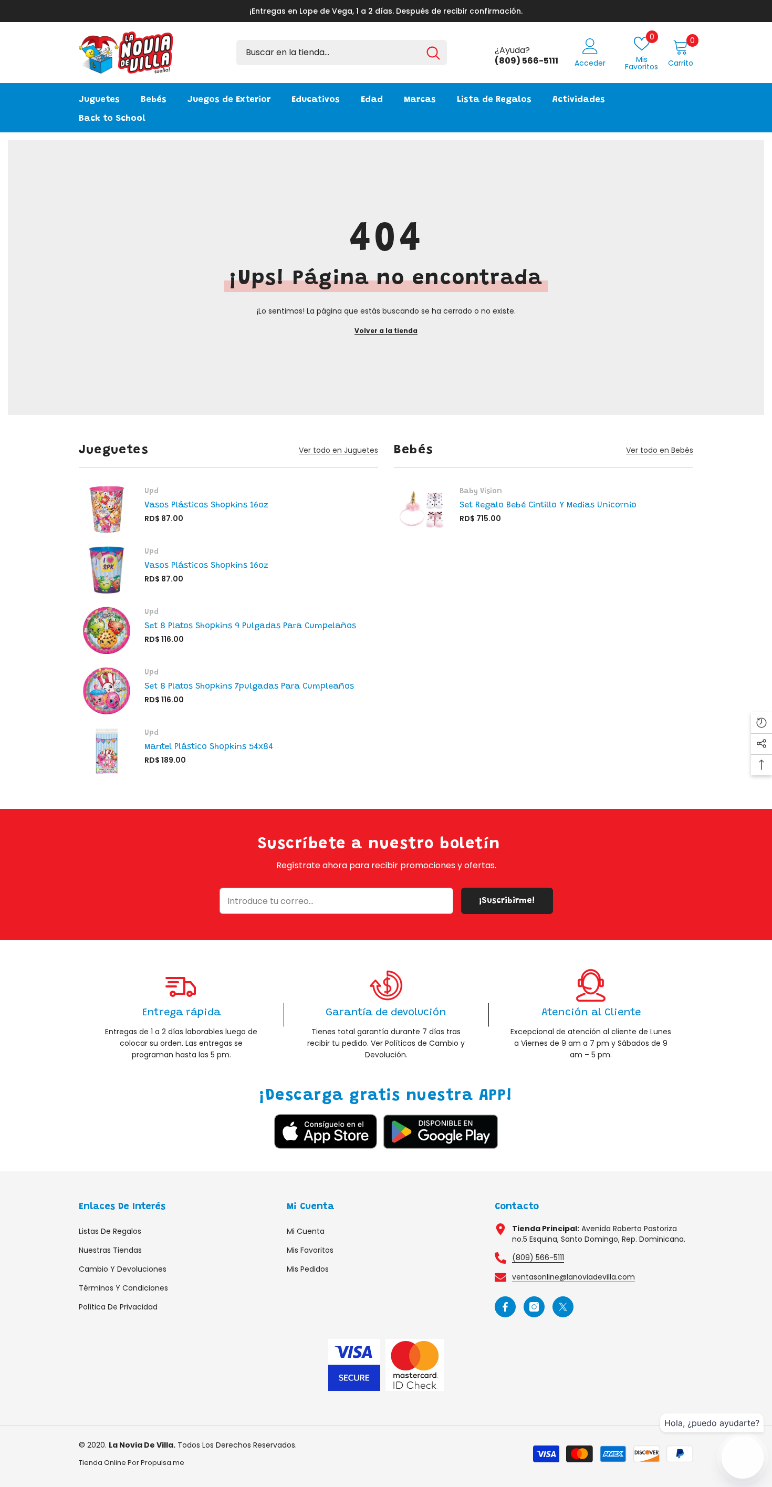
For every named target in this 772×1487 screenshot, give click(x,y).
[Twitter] (562, 1306)
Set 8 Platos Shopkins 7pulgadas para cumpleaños (249, 686)
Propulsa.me (162, 1463)
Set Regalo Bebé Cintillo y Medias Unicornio (548, 505)
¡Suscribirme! (507, 901)
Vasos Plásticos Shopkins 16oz (206, 505)
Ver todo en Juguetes (338, 450)
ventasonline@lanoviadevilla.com (573, 1277)
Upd (151, 491)
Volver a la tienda (386, 330)
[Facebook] (505, 1306)
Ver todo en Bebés (659, 450)
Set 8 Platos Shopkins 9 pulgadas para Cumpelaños (250, 626)
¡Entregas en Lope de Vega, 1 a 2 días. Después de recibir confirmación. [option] (386, 11)
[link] (181, 1014)
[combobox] (328, 52)
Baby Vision (481, 491)
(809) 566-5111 (538, 1257)
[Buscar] (341, 52)
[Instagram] (534, 1306)
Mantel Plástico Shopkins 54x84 (208, 747)
